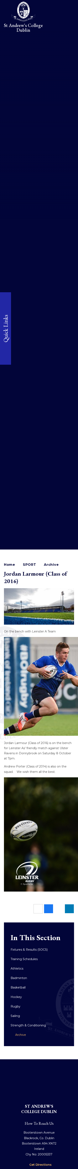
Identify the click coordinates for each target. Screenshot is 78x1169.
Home (9, 565)
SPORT (29, 565)
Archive (51, 565)
